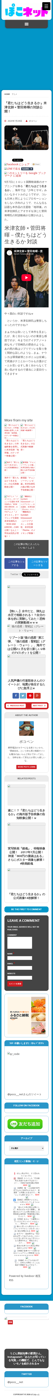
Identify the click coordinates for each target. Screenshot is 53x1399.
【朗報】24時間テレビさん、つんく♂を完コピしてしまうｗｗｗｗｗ (27, 1202)
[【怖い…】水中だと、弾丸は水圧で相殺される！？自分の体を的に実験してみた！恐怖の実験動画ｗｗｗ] (26, 604)
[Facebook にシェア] (17, 164)
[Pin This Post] (30, 695)
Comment (12, 935)
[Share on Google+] (37, 695)
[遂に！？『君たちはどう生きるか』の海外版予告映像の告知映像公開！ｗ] (26, 803)
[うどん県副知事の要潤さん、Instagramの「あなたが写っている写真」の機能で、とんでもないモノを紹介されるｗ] (26, 1331)
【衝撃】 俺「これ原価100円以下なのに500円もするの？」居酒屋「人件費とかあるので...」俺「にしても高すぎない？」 (26, 1191)
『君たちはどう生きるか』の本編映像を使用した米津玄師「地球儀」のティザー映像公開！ (11, 448)
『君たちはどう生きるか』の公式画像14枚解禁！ (28, 445)
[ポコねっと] (26, 10)
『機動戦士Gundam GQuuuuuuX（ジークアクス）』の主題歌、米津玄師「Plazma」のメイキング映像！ (28, 522)
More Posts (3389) (26, 767)
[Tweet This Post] (23, 695)
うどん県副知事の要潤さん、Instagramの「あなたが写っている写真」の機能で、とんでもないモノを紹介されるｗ (27, 1358)
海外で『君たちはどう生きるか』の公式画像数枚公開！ (11, 482)
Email (10, 964)
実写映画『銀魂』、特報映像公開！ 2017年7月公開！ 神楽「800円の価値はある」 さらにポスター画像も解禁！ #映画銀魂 (28, 856)
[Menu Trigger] (46, 6)
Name (10, 954)
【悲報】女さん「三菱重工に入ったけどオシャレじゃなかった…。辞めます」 (27, 1221)
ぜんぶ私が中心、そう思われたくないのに (28, 1174)
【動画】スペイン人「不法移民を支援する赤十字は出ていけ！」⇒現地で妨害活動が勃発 (27, 1180)
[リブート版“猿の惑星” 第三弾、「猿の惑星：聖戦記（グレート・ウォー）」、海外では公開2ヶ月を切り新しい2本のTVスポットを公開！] (26, 630)
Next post (38, 706)
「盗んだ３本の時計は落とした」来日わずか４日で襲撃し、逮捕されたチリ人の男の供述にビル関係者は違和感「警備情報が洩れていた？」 (26, 1211)
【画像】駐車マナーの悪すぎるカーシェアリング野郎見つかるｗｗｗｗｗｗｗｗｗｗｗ (26, 1253)
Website (11, 974)
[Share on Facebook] (16, 695)
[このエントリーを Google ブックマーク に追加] (26, 173)
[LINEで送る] (12, 168)
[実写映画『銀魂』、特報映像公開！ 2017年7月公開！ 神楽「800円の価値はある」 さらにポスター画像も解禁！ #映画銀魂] (26, 841)
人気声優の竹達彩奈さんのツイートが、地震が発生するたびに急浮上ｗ (26, 684)
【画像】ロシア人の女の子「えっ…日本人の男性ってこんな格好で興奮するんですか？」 (26, 1262)
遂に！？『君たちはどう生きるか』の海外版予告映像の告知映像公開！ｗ (26, 814)
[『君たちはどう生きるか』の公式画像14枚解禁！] (26, 887)
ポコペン (33, 121)
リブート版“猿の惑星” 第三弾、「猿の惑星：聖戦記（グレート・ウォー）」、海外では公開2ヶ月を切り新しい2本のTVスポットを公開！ (26, 645)
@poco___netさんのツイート (25, 1094)
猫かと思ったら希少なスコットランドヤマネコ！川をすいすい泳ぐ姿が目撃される (26, 1228)
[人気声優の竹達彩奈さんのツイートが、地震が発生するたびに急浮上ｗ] (26, 673)
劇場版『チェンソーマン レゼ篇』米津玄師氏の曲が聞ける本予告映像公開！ (28, 484)
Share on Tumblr (27, 168)
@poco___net (15, 1382)
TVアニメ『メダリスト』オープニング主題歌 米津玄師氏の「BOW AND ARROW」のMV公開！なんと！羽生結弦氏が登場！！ (11, 524)
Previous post (17, 706)
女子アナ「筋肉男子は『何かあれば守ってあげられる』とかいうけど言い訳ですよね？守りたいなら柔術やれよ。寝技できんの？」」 (26, 1238)
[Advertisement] (26, 58)
